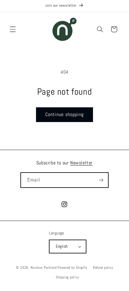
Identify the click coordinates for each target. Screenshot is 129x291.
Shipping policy (67, 277)
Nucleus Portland (44, 267)
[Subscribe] (101, 180)
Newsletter (81, 163)
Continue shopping (64, 115)
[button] (13, 29)
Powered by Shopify (72, 267)
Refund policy (103, 267)
